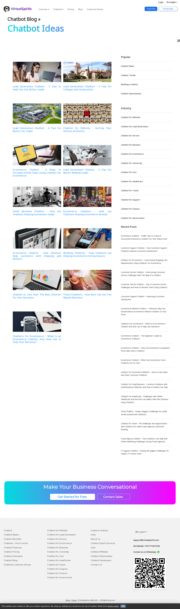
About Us (95, 539)
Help (93, 534)
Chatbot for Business (130, 144)
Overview (43, 9)
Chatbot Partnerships (101, 556)
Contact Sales (168, 9)
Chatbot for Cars (129, 172)
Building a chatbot (129, 84)
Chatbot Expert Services (103, 543)
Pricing (71, 9)
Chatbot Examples (13, 556)
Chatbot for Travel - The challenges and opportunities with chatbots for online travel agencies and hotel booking (144, 426)
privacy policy (113, 606)
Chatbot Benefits (12, 539)
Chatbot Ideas (127, 66)
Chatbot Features (13, 547)
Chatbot (8, 530)
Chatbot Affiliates (99, 552)
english (172, 2)
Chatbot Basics (11, 534)
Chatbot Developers (101, 560)
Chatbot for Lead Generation (134, 126)
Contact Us (96, 564)
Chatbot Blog (10, 560)
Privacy (74, 600)
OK (123, 606)
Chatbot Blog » (24, 19)
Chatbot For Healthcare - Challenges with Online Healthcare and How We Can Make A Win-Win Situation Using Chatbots (144, 399)
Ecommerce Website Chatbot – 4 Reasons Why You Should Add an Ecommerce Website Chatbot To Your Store (143, 311)
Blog (80, 9)
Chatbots (57, 9)
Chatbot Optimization (131, 93)
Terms (67, 600)
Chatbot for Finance (130, 208)
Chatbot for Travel (129, 190)
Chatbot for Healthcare (132, 181)
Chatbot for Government (132, 218)
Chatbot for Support (130, 199)
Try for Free (151, 9)
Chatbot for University (131, 163)
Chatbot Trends (128, 75)
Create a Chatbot (99, 530)
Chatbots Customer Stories (17, 564)
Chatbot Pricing (12, 552)
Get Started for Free (72, 497)
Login (160, 2)
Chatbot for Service (130, 135)
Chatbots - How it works (16, 543)
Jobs (93, 547)
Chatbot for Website (130, 117)
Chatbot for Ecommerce (132, 154)
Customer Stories (95, 9)
